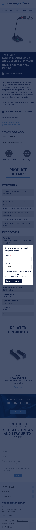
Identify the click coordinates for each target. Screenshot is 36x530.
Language (8, 263)
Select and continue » (13, 281)
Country (7, 256)
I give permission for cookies (16, 276)
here (18, 274)
